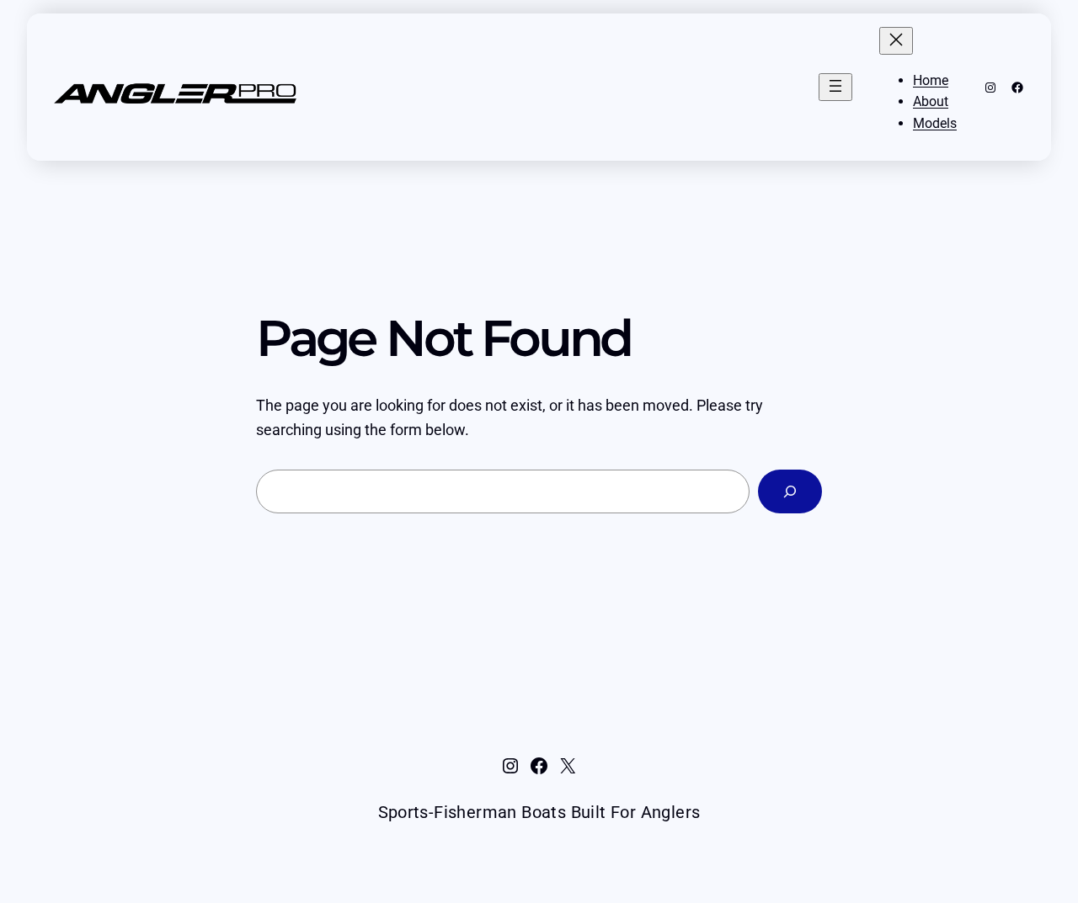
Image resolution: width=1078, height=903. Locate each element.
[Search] (790, 491)
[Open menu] (835, 87)
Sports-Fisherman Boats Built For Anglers (539, 812)
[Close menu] (896, 41)
